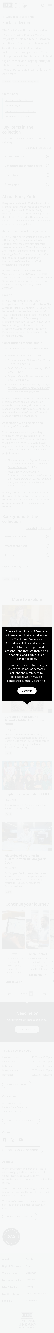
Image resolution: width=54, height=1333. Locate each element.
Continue (27, 690)
